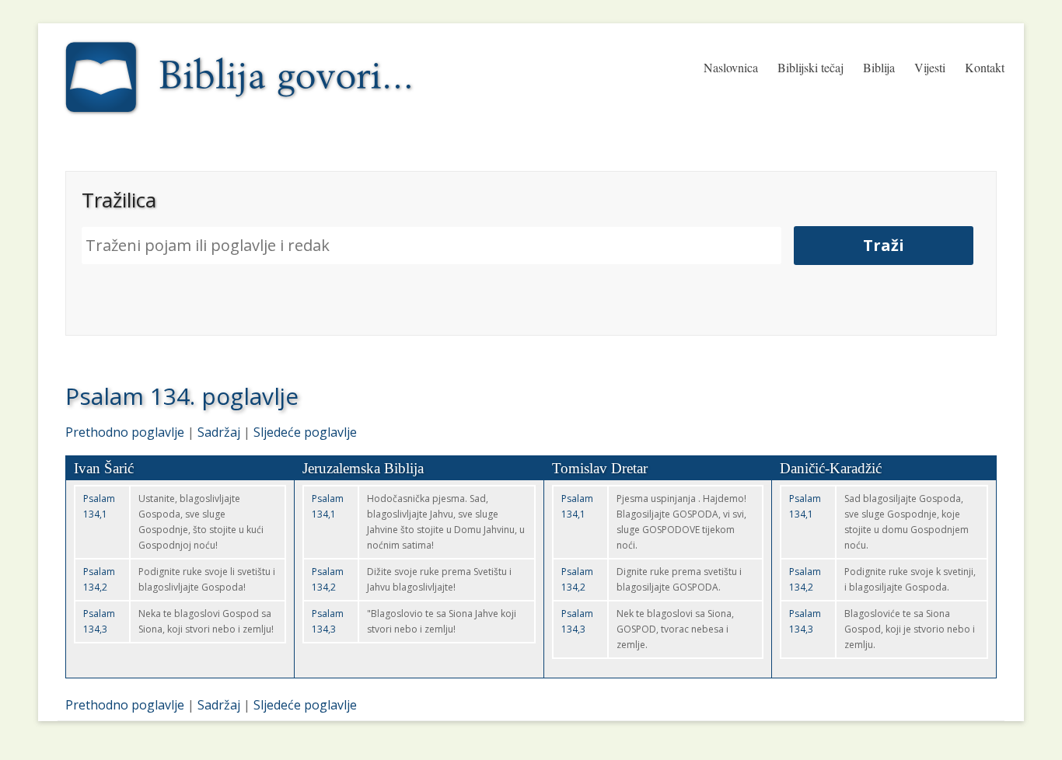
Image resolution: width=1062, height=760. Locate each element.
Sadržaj (218, 432)
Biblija (879, 67)
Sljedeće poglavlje (305, 432)
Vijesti (929, 67)
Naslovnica (731, 67)
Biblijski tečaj (810, 67)
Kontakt (984, 67)
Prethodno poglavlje (124, 432)
